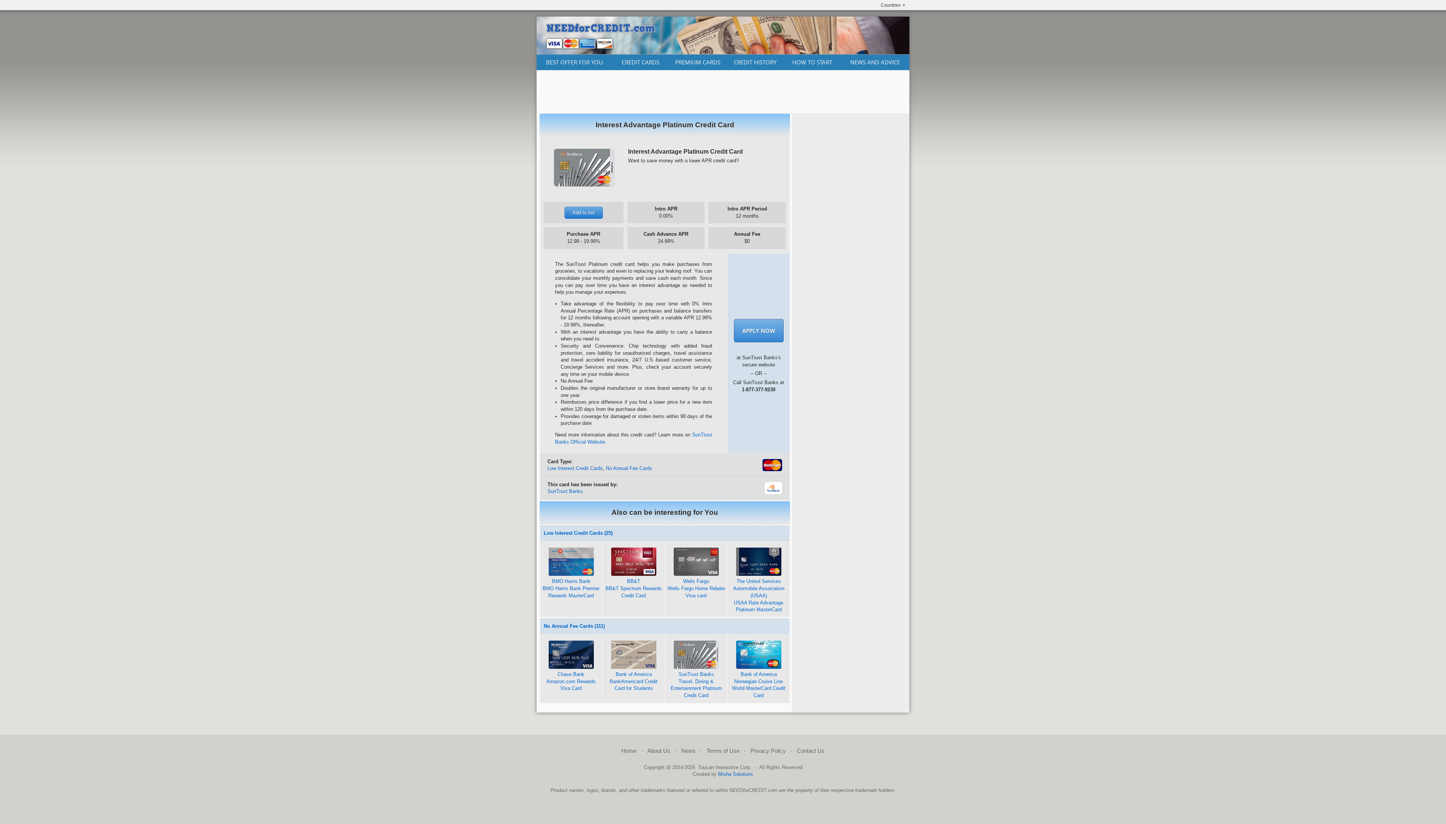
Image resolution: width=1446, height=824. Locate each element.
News (688, 751)
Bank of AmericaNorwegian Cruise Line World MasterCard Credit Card (759, 684)
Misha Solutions (735, 774)
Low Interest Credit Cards (575, 468)
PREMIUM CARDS (697, 62)
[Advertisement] (723, 92)
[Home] (723, 52)
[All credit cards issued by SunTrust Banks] (773, 492)
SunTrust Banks (565, 491)
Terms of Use (723, 751)
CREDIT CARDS (640, 62)
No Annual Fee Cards (629, 468)
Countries (891, 5)
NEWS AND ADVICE (875, 62)
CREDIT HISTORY (755, 62)
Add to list (583, 212)
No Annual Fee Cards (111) (574, 626)
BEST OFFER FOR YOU (574, 62)
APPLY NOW (758, 330)
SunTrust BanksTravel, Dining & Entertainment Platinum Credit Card (696, 684)
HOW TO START (812, 62)
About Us (658, 751)
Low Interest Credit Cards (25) (578, 533)
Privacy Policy (768, 751)
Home (628, 751)
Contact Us (811, 751)
